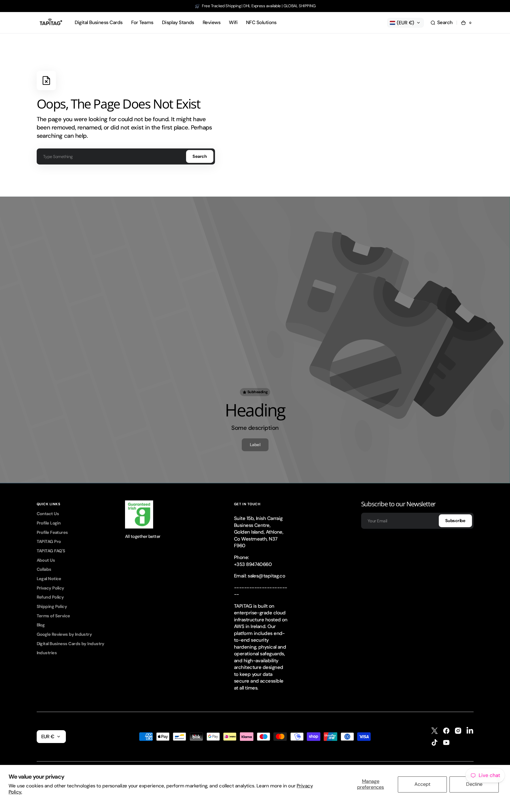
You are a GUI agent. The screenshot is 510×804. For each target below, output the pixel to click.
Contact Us (48, 513)
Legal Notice (49, 578)
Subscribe (455, 520)
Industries (47, 653)
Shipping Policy (52, 606)
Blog (41, 625)
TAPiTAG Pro (49, 541)
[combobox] (126, 156)
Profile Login (49, 523)
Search (199, 156)
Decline (474, 784)
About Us (46, 560)
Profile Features (52, 532)
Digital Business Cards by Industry (70, 643)
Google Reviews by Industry (64, 634)
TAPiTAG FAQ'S (51, 551)
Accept (422, 784)
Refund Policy (50, 597)
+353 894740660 (253, 564)
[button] (441, 23)
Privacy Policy (50, 588)
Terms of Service (53, 616)
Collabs (44, 569)
